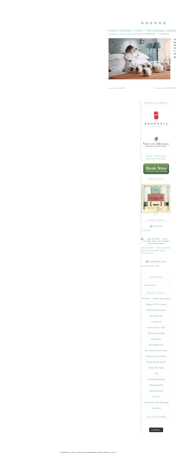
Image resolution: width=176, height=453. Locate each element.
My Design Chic (156, 344)
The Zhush (156, 407)
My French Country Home (156, 350)
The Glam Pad (156, 315)
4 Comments (158, 34)
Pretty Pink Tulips (156, 367)
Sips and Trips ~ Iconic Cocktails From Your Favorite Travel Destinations (156, 250)
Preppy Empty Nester (156, 361)
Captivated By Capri (150, 265)
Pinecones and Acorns (156, 356)
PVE (156, 373)
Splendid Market (156, 384)
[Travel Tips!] (156, 214)
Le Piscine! (145, 230)
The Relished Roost (156, 379)
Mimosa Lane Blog (156, 332)
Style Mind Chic (156, 390)
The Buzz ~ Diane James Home (156, 298)
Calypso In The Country (156, 304)
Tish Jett (156, 396)
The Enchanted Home (156, 309)
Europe (121, 87)
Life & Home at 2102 (156, 327)
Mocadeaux (156, 338)
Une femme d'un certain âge (156, 402)
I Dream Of (156, 321)
